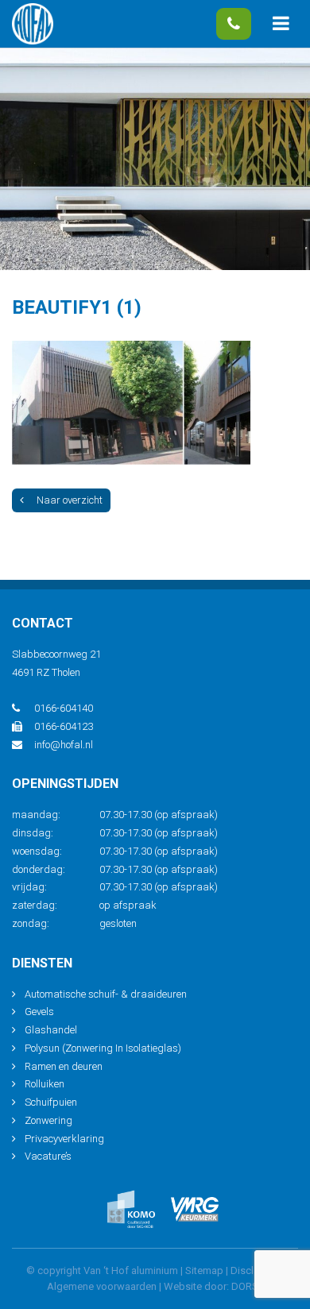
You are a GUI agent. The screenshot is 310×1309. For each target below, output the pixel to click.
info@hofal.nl (63, 745)
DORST (247, 1286)
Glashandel (51, 1030)
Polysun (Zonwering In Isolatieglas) (103, 1048)
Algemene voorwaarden (102, 1286)
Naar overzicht (70, 500)
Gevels (39, 1011)
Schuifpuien (51, 1102)
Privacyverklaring (64, 1139)
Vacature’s (48, 1156)
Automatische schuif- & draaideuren (106, 994)
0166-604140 (233, 24)
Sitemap (204, 1270)
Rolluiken (44, 1084)
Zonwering (48, 1120)
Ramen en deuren (64, 1066)
